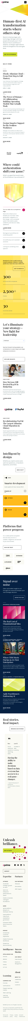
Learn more (7, 228)
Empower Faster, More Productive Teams (7, 924)
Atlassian (17, 883)
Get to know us (19, 268)
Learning (7, 975)
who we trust (8, 547)
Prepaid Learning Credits (7, 989)
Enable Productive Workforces (8, 940)
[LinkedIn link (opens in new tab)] (21, 865)
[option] (13, 153)
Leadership (18, 979)
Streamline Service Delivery (7, 944)
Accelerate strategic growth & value (7, 885)
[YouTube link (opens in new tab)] (18, 865)
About (17, 972)
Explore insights (9, 359)
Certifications (6, 985)
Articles (5, 956)
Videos (5, 962)
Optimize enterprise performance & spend (7, 892)
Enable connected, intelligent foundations (8, 899)
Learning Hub (7, 980)
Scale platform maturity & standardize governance (7, 917)
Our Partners (19, 881)
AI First (5, 967)
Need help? (20, 470)
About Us (17, 977)
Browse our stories (17, 729)
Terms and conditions (5, 1015)
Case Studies (18, 959)
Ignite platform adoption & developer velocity (8, 910)
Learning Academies (6, 996)
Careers (17, 982)
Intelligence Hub (8, 954)
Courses (5, 983)
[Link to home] (5, 2)
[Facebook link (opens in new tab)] (15, 865)
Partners (19, 876)
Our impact (18, 957)
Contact (6, 871)
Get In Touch (8, 850)
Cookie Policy (16, 1015)
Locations (17, 984)
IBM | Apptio (18, 889)
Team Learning (7, 992)
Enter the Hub (19, 597)
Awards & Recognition (18, 962)
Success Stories (18, 950)
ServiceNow (18, 886)
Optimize (5, 881)
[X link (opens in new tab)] (24, 865)
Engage (5, 930)
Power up (7, 491)
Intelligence (8, 949)
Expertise (7, 876)
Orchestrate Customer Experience (6, 934)
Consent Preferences (22, 1015)
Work (4, 906)
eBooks (5, 959)
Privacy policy (11, 1015)
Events (5, 964)
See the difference (10, 54)
